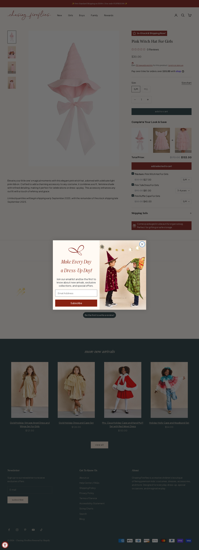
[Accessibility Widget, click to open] (5, 544)
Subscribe (76, 303)
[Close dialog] (142, 244)
